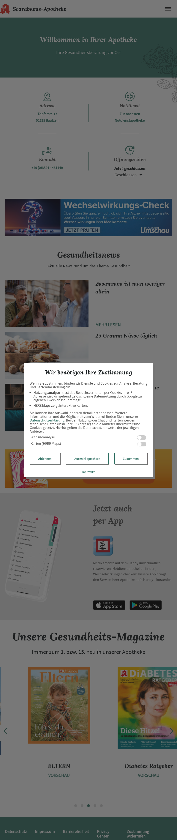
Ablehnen (45, 459)
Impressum (88, 472)
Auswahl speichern (87, 459)
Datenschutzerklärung (47, 420)
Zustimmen (131, 459)
